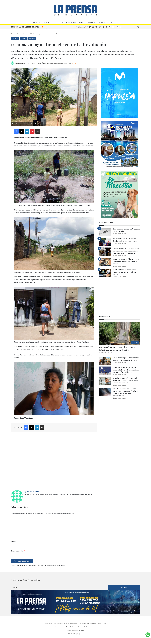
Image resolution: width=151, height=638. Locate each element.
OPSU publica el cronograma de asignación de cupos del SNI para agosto (125, 272)
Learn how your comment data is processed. (51, 565)
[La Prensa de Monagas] (75, 10)
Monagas (48, 23)
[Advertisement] (54, 461)
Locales (26, 34)
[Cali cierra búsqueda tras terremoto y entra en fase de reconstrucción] (105, 361)
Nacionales (71, 23)
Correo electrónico (18, 551)
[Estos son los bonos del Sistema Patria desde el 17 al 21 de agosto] (105, 242)
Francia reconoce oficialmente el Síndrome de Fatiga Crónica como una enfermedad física (125, 380)
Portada (37, 23)
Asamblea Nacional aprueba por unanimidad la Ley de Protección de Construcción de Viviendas (126, 370)
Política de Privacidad (72, 627)
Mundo (82, 23)
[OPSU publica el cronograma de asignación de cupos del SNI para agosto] (105, 273)
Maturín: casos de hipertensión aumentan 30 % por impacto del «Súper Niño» (70, 27)
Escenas (91, 23)
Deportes (102, 23)
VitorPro (81, 630)
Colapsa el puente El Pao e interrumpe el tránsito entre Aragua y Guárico (118, 348)
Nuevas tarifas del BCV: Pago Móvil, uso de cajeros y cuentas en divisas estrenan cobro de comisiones (126, 251)
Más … (114, 23)
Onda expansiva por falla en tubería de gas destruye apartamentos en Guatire (126, 261)
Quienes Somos (91, 627)
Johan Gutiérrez (20, 63)
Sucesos (59, 23)
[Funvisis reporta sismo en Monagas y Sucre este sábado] (105, 232)
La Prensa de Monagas (86, 623)
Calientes (15, 38)
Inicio (14, 34)
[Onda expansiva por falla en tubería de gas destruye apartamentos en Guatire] (105, 262)
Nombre (14, 541)
